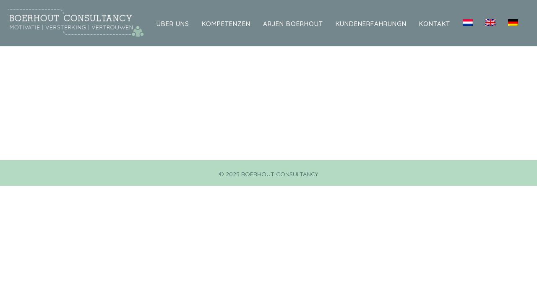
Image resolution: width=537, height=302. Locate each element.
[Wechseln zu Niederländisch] (467, 23)
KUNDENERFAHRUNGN (371, 24)
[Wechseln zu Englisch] (490, 23)
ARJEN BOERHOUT (293, 24)
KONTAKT (434, 24)
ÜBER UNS (172, 24)
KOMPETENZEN (226, 24)
